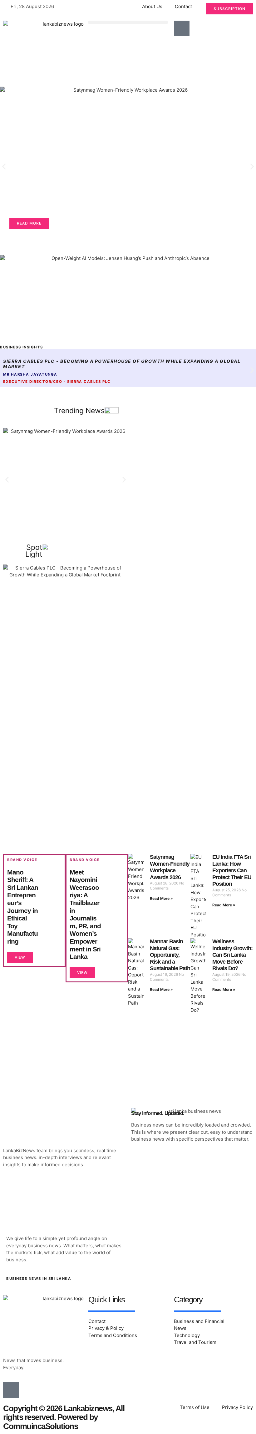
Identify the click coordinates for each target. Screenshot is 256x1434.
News (24, 105)
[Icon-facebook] (182, 28)
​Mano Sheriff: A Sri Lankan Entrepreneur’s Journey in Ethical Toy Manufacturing (22, 907)
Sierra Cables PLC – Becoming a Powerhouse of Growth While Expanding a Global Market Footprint (59, 632)
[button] (127, 22)
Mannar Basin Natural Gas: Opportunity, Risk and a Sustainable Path (170, 954)
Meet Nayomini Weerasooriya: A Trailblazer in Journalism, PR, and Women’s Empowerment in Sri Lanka (85, 914)
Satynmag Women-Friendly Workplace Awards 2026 (97, 186)
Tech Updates (33, 267)
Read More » (161, 898)
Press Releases (36, 113)
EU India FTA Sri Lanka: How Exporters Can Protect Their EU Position (231, 870)
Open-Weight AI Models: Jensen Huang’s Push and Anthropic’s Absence (112, 321)
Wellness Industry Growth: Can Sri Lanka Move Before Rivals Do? (232, 954)
